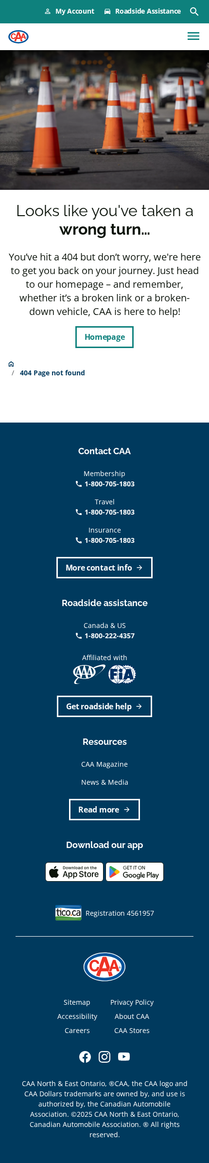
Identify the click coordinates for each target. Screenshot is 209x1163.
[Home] (18, 37)
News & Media (104, 782)
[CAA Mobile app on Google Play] (134, 871)
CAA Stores (132, 1030)
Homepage (104, 337)
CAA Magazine (104, 764)
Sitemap (77, 1002)
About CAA (132, 1016)
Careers (77, 1030)
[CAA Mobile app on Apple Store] (74, 871)
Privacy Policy (132, 1002)
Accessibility (77, 1016)
